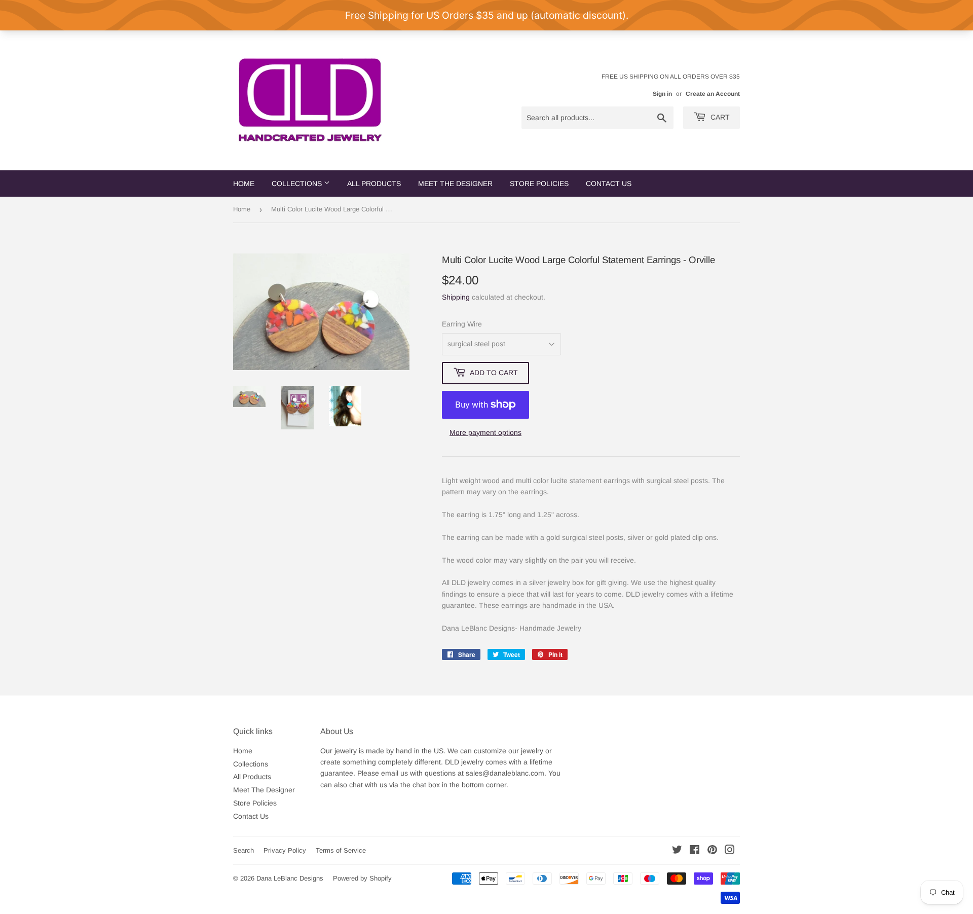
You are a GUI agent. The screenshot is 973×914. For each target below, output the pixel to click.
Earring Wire (462, 324)
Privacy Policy (285, 850)
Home (243, 183)
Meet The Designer (455, 183)
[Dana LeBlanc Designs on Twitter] (677, 851)
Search (243, 850)
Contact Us (608, 183)
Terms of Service (341, 850)
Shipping (456, 297)
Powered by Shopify (362, 878)
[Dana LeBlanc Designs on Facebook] (694, 851)
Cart (719, 117)
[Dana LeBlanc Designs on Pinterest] (712, 851)
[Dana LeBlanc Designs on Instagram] (730, 851)
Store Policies (539, 183)
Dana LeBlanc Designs (289, 878)
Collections (298, 183)
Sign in (662, 93)
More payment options (485, 432)
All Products (374, 183)
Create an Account (713, 93)
